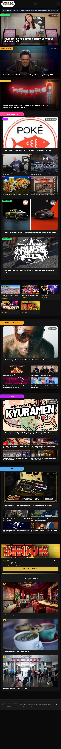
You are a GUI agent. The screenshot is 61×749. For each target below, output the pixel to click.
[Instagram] (58, 705)
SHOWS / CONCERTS (6, 48)
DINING (5, 119)
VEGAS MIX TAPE (5, 81)
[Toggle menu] (58, 3)
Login (35, 3)
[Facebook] (56, 705)
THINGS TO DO (5, 14)
